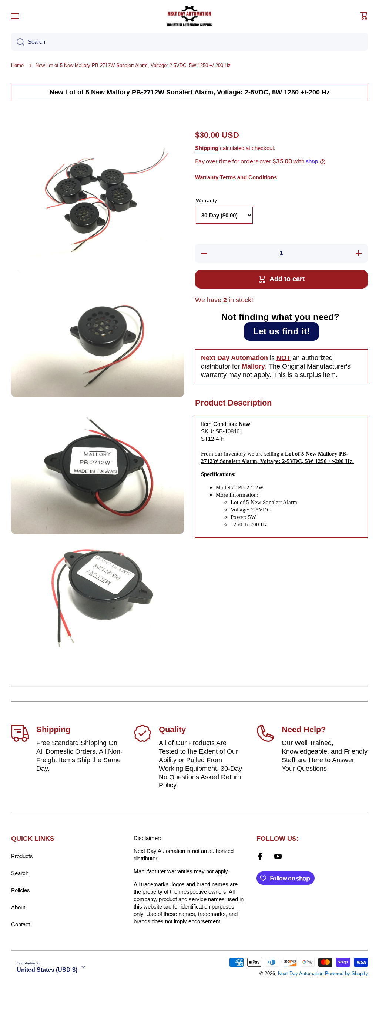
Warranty (206, 200)
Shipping (206, 148)
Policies (20, 890)
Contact (20, 924)
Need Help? (304, 729)
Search (19, 873)
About (18, 907)
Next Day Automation (300, 973)
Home (17, 65)
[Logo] (189, 16)
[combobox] (189, 42)
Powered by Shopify (346, 973)
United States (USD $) (47, 970)
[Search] (17, 42)
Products (22, 856)
